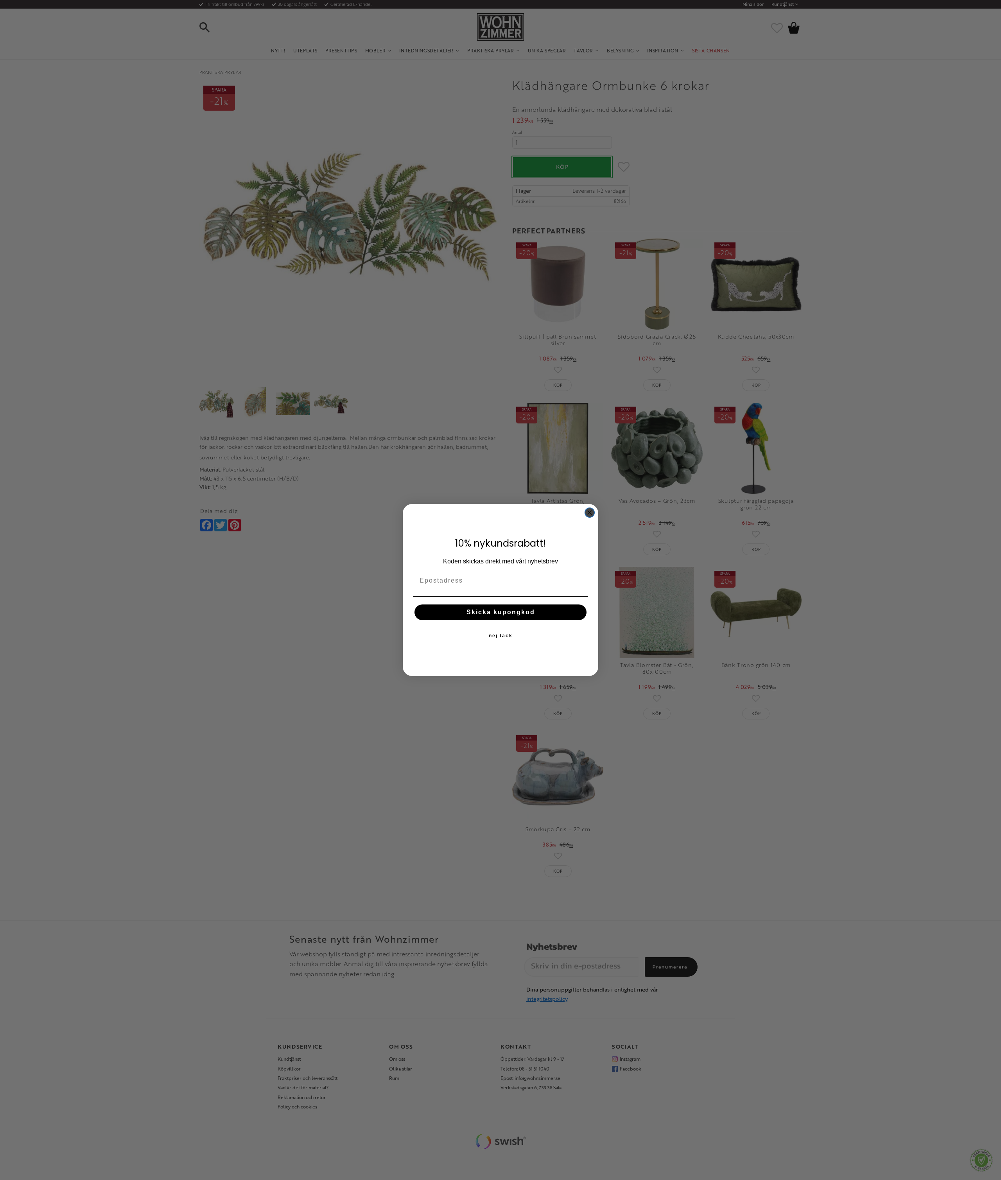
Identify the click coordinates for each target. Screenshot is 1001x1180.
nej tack (501, 635)
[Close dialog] (589, 512)
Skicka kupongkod (500, 612)
